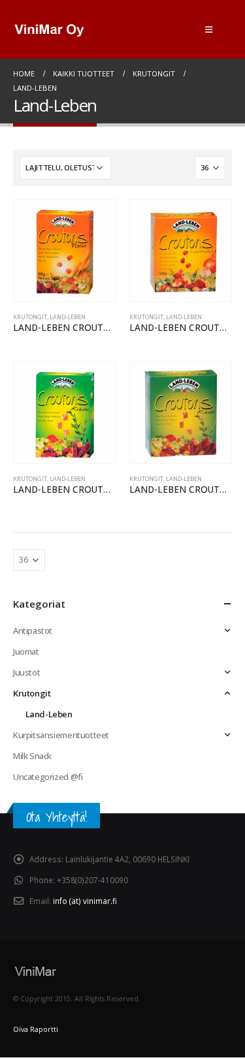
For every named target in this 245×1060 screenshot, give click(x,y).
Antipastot (32, 630)
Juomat (26, 651)
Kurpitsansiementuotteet (61, 735)
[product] (65, 251)
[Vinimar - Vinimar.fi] (49, 30)
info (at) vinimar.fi (85, 901)
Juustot (26, 672)
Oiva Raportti (35, 1029)
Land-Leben (68, 317)
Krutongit (30, 317)
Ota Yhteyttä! (56, 817)
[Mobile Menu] (209, 29)
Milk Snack (32, 756)
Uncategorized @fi (47, 777)
